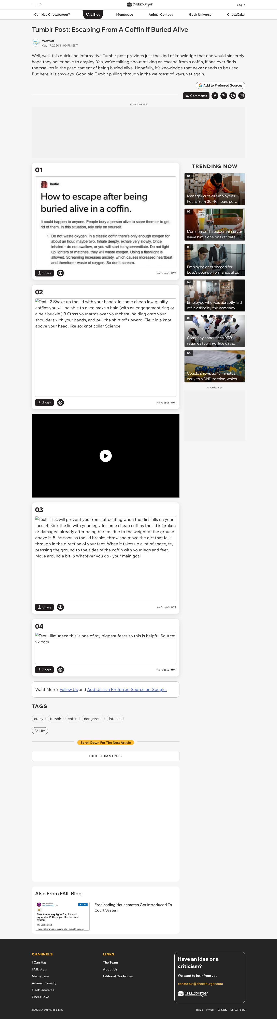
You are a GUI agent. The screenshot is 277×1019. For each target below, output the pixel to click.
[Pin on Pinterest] (60, 273)
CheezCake (40, 997)
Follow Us (69, 689)
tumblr (55, 718)
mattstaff (48, 41)
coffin (72, 718)
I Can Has (39, 962)
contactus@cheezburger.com (200, 984)
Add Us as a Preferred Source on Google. (127, 689)
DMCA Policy (237, 1009)
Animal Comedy (44, 983)
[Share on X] (223, 95)
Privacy (210, 1009)
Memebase (40, 976)
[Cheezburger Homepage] (140, 5)
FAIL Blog (39, 969)
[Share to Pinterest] (232, 95)
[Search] (40, 5)
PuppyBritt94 (168, 272)
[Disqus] (105, 826)
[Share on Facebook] (215, 95)
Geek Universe (43, 990)
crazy (38, 718)
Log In (241, 5)
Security (222, 1009)
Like (42, 731)
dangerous (93, 718)
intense (115, 718)
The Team (110, 962)
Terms (199, 1009)
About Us (110, 969)
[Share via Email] (241, 95)
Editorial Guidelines (118, 976)
